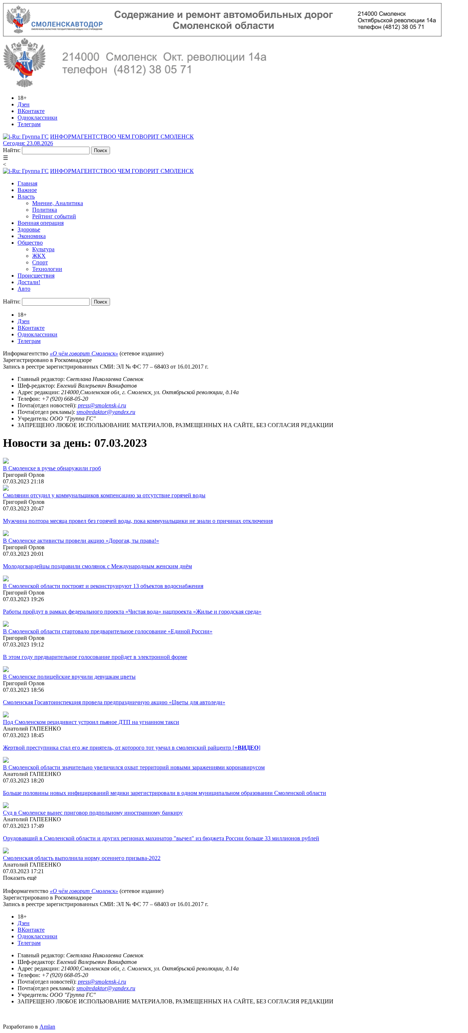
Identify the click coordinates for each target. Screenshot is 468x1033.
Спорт (40, 262)
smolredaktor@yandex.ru (105, 412)
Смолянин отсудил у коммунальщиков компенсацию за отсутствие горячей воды (104, 495)
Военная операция (41, 223)
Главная (27, 183)
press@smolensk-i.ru (102, 405)
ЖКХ (39, 256)
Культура (43, 249)
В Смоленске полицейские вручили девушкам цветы (69, 677)
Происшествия (36, 275)
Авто (24, 289)
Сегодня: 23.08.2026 (28, 143)
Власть (26, 196)
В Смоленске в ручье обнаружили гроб (52, 468)
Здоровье (29, 229)
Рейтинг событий (54, 216)
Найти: (11, 150)
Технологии (47, 269)
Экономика (32, 236)
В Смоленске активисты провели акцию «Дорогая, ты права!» (81, 541)
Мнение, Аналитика (57, 203)
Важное (27, 190)
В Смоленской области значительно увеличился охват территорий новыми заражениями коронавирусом (134, 767)
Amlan (47, 1026)
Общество (30, 243)
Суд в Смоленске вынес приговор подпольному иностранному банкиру (93, 813)
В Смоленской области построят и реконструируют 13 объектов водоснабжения (103, 586)
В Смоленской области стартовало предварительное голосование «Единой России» (107, 631)
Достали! (29, 282)
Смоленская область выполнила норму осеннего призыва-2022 (82, 858)
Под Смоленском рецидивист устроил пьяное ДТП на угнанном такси (91, 722)
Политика (44, 210)
